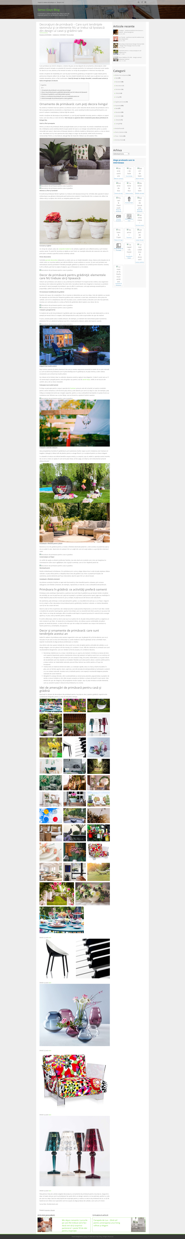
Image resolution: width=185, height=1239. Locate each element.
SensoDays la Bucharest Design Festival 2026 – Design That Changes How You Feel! (131, 45)
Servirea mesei (119, 140)
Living (117, 97)
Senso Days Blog (49, 10)
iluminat (73, 388)
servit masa (86, 379)
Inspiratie (47, 1210)
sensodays (71, 35)
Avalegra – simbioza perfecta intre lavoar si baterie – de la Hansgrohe (131, 31)
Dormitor (118, 89)
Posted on (53, 35)
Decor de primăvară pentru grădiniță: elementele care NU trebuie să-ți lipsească (64, 92)
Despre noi (60, 2)
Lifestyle (52, 1210)
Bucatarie (118, 82)
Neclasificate (118, 128)
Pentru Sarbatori (119, 132)
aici (50, 937)
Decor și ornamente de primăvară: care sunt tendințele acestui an (60, 96)
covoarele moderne (65, 249)
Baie (117, 78)
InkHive (85, 1236)
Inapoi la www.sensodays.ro (47, 2)
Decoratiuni (119, 85)
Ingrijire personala (120, 102)
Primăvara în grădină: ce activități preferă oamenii (56, 94)
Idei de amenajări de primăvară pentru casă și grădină (57, 98)
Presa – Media (119, 136)
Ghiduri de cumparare (121, 75)
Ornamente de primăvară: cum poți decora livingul (56, 90)
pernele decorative (51, 260)
